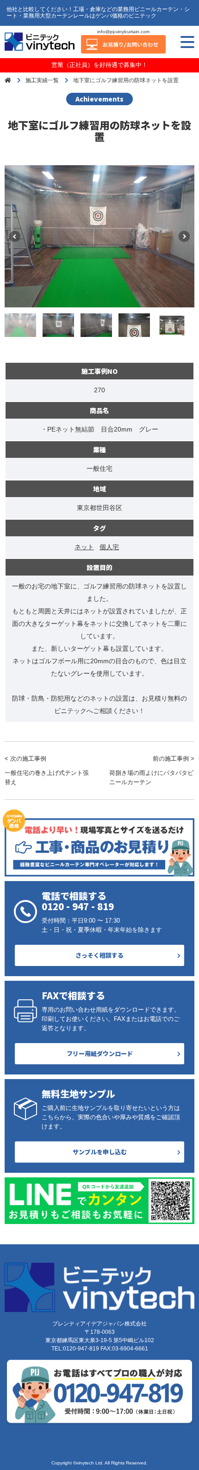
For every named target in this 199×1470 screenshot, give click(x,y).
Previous (14, 236)
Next (184, 236)
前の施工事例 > (152, 770)
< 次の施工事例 (47, 770)
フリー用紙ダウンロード (100, 1053)
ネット (84, 547)
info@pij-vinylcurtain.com (123, 31)
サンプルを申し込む (100, 1151)
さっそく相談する (99, 955)
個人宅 (109, 547)
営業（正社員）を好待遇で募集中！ (99, 64)
